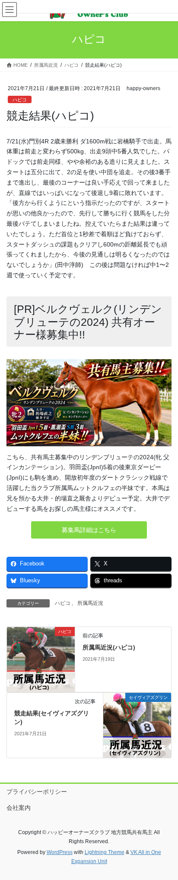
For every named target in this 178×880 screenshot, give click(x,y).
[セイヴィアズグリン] (137, 724)
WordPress (60, 852)
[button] (88, 530)
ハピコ (20, 99)
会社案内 (18, 807)
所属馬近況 (90, 603)
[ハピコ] (41, 659)
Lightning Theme (104, 852)
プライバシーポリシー (36, 791)
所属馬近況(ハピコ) (109, 647)
